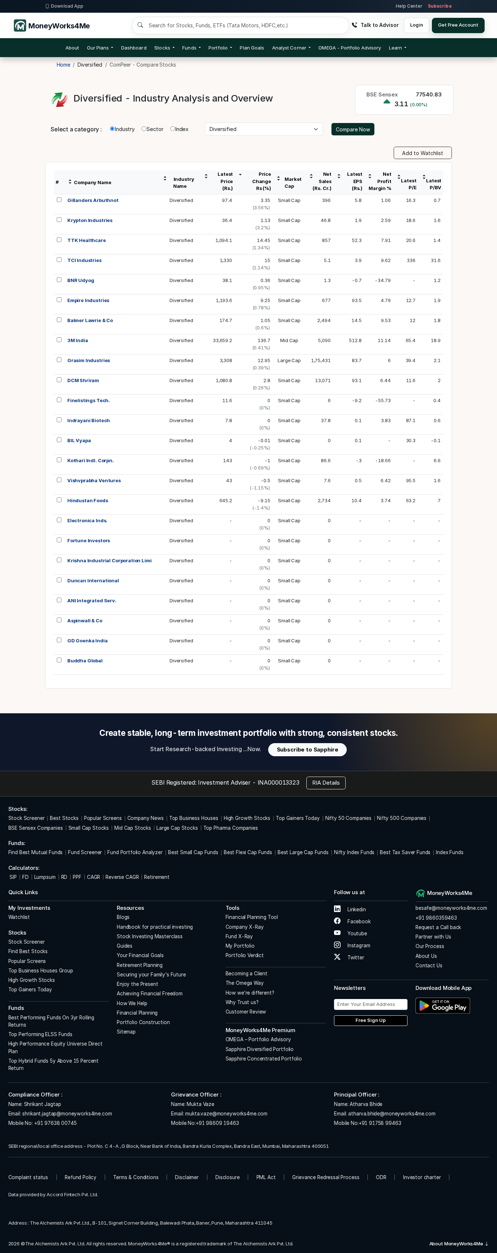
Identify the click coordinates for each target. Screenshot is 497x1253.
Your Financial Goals (140, 955)
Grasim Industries (88, 360)
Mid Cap (289, 340)
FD (25, 877)
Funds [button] (189, 48)
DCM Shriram (83, 380)
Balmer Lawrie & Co (90, 320)
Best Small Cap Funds (193, 852)
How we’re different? (250, 993)
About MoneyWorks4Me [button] (456, 1243)
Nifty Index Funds (354, 852)
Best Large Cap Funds (303, 852)
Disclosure (227, 1177)
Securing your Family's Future (151, 975)
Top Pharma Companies (230, 828)
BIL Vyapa (79, 440)
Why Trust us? (242, 1002)
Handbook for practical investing (155, 927)
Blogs (123, 917)
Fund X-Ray (239, 936)
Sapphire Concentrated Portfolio (264, 1059)
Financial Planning (137, 1013)
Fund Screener (85, 852)
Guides (124, 946)
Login (416, 25)
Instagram (358, 945)
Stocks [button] (162, 48)
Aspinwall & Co (84, 620)
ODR (381, 1177)
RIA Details (326, 782)
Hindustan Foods (87, 500)
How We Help (132, 1003)
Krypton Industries (89, 220)
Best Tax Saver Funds (405, 852)
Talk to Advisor (379, 25)
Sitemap (126, 1032)
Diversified (181, 200)
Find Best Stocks (28, 951)
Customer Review (246, 1012)
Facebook (358, 921)
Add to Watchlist (422, 153)
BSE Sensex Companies (35, 828)
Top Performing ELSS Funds (40, 1034)
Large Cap (289, 360)
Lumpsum (45, 877)
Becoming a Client (246, 973)
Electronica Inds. (87, 520)
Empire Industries (88, 300)
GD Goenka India (87, 640)
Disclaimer (187, 1177)
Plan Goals (252, 48)
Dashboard (134, 48)
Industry (125, 129)
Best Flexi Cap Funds (248, 852)
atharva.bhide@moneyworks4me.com (391, 1114)
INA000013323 (278, 782)
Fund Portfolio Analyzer (135, 852)
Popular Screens (103, 818)
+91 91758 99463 (380, 1123)
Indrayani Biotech (88, 420)
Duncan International (93, 580)
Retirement (157, 877)
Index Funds (449, 852)
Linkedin (356, 909)
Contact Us (429, 965)
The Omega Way (245, 983)
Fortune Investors (88, 540)
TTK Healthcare (86, 240)
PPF (77, 877)
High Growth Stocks (247, 818)
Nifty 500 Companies (401, 818)
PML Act (266, 1177)
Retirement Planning (140, 965)
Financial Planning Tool (252, 917)
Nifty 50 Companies (348, 818)
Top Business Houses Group (40, 971)
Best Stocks (64, 818)
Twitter (355, 957)
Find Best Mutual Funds (35, 852)
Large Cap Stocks (177, 828)
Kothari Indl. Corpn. (90, 460)
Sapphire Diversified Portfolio (260, 1049)
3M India (77, 340)
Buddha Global (85, 660)
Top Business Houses (193, 818)
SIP (12, 877)
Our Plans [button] (98, 48)
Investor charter (422, 1177)
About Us (426, 956)
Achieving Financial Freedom (150, 993)
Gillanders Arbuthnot (93, 200)
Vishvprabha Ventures (94, 480)
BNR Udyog (80, 280)
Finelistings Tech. (88, 400)
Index (181, 129)
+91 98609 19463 (217, 1123)
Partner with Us (433, 937)
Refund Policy (80, 1177)
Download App (67, 6)
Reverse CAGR (122, 877)
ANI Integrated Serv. (91, 600)
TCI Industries (84, 260)
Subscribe (440, 6)
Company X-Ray (245, 927)
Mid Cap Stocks (132, 828)
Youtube (356, 933)
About (72, 48)
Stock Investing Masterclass (150, 936)
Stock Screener (26, 818)
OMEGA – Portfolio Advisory (258, 1039)
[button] (349, 48)
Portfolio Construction (143, 1022)
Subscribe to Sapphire (307, 749)
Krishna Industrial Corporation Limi (109, 560)
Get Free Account (458, 25)
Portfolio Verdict (245, 955)
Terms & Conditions (135, 1177)
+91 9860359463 (436, 918)
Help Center (409, 6)
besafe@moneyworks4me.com (451, 908)
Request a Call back (438, 927)
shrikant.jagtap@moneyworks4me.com (67, 1114)
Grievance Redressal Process (325, 1177)
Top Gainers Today (297, 818)
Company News (145, 818)
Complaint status (28, 1177)
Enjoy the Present (137, 984)
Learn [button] (395, 48)
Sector (154, 129)
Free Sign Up (370, 1020)
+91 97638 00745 (55, 1123)
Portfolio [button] (218, 48)
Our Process (430, 946)
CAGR (93, 877)
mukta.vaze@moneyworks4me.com (226, 1114)
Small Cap (289, 200)
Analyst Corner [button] (289, 48)
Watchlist (19, 917)
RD (64, 877)
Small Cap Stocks (88, 828)
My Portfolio (240, 946)
